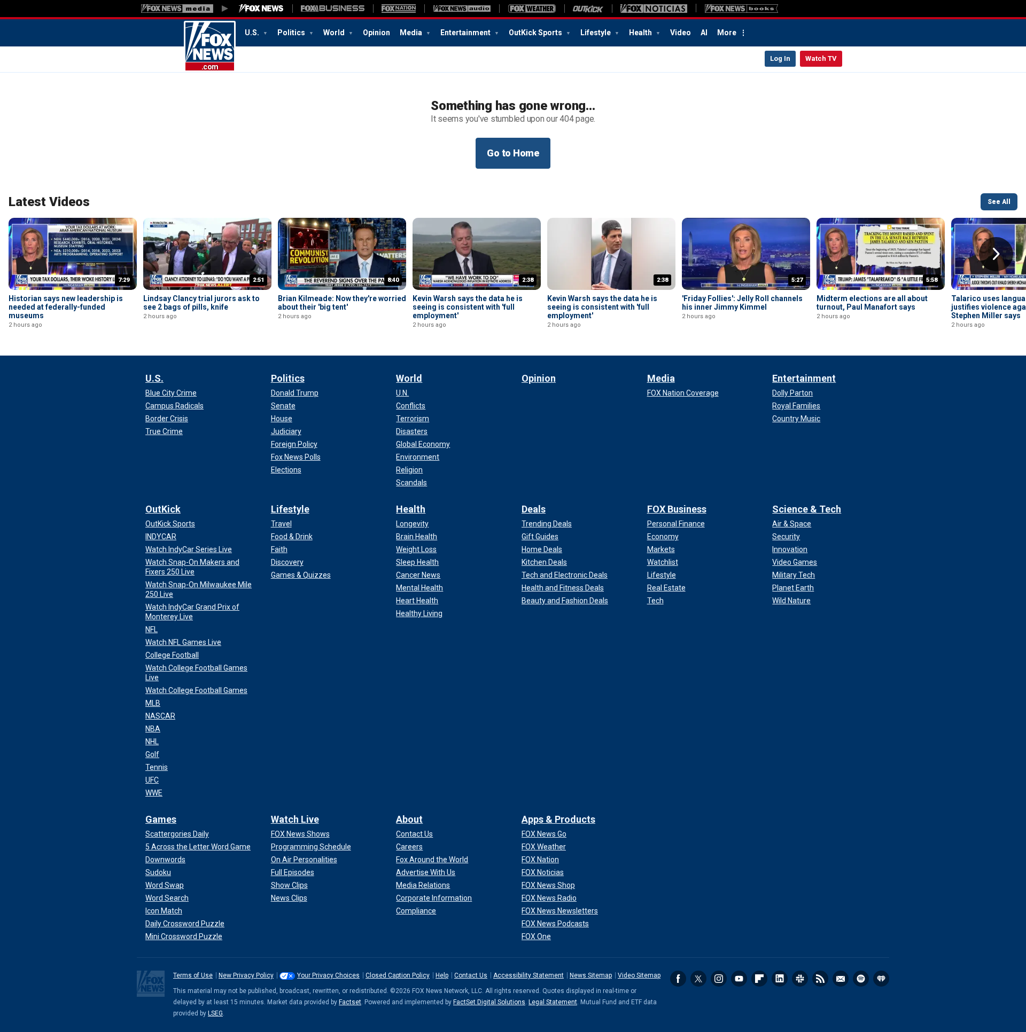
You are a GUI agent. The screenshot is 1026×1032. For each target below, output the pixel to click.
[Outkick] (588, 8)
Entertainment (466, 32)
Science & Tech (806, 509)
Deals (534, 509)
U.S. (253, 32)
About (409, 819)
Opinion (376, 32)
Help (442, 975)
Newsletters (841, 979)
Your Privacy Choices (328, 975)
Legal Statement (552, 1002)
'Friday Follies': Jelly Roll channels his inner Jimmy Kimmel (742, 302)
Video (680, 32)
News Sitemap (591, 975)
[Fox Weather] (532, 8)
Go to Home (513, 153)
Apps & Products (558, 819)
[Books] (741, 8)
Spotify (861, 979)
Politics (292, 32)
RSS (820, 979)
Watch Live (295, 819)
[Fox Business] (332, 8)
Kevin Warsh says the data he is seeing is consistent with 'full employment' (468, 307)
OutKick (163, 509)
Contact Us (470, 975)
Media (412, 32)
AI (704, 32)
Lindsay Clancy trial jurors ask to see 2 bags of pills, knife (201, 302)
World (334, 32)
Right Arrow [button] (996, 254)
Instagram (719, 979)
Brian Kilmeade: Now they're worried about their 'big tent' (342, 302)
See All (999, 202)
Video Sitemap (639, 975)
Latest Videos (49, 201)
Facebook (678, 979)
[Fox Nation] (399, 8)
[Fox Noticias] (653, 8)
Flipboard (759, 979)
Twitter (698, 979)
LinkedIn (780, 979)
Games (160, 819)
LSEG (215, 1013)
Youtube (739, 979)
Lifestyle (596, 32)
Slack (800, 979)
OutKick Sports (536, 32)
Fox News (210, 46)
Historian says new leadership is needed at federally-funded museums (66, 307)
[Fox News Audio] (462, 8)
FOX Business (676, 509)
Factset (350, 1002)
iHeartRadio (881, 979)
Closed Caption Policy (398, 975)
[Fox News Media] (261, 8)
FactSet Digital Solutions (489, 1002)
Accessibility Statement (528, 975)
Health (641, 32)
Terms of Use (193, 975)
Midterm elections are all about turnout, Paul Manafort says (872, 302)
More (726, 32)
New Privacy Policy (246, 975)
